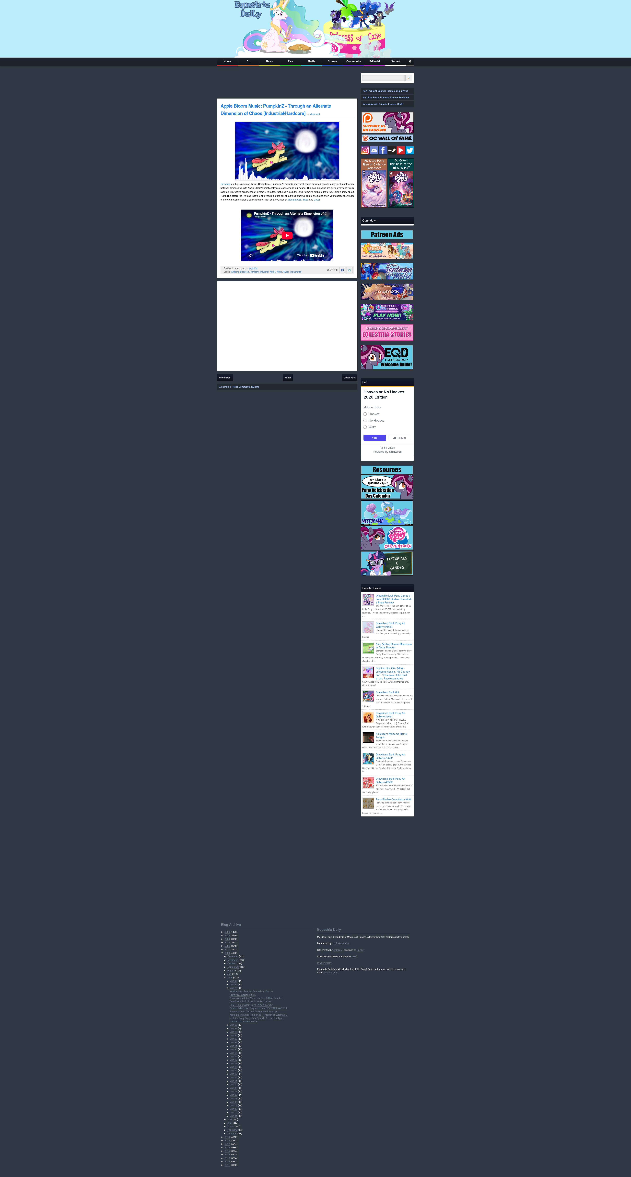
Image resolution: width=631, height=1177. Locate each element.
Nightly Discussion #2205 (243, 994)
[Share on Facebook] (342, 270)
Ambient (235, 271)
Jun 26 (233, 1028)
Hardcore (254, 271)
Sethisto (337, 950)
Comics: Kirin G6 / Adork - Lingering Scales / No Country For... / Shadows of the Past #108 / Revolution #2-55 (393, 673)
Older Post (350, 377)
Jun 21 (233, 1045)
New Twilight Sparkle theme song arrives (385, 90)
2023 (227, 942)
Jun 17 (233, 1059)
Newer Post (225, 377)
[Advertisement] (387, 842)
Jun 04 (233, 1105)
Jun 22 (233, 1042)
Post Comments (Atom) (246, 386)
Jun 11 (233, 1080)
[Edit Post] (260, 268)
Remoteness (294, 199)
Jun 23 (233, 1038)
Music (279, 271)
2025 (227, 935)
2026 (227, 931)
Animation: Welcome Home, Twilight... (392, 735)
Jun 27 (233, 1024)
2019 (227, 1137)
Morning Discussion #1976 (243, 1021)
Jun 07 (233, 1094)
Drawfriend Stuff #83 (387, 692)
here (354, 956)
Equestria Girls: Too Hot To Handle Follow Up (253, 1011)
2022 (227, 945)
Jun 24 (233, 1035)
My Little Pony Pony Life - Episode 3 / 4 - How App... (257, 1018)
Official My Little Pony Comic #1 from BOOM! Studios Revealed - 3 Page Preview (394, 599)
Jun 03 (233, 1108)
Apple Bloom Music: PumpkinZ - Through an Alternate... (259, 1014)
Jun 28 (233, 987)
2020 (227, 952)
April (229, 1123)
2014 (227, 1154)
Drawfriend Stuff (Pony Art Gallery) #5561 (390, 714)
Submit (395, 61)
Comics (332, 61)
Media (311, 61)
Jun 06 (233, 1098)
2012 (227, 1161)
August (231, 970)
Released (225, 184)
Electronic (244, 271)
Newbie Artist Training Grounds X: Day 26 (251, 991)
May (229, 1119)
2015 (227, 1150)
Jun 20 (233, 1049)
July (229, 974)
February (232, 1129)
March (230, 1126)
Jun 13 (233, 1073)
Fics (290, 61)
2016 (227, 1147)
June (230, 977)
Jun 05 (233, 1101)
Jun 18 (233, 1056)
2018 (227, 1140)
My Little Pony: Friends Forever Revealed (386, 97)
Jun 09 (233, 1087)
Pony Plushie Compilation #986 (393, 799)
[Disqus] (287, 325)
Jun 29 (233, 984)
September (233, 966)
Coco (316, 199)
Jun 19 (233, 1052)
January (231, 1133)
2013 (227, 1158)
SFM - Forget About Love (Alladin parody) (251, 1004)
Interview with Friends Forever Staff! (383, 104)
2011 (227, 1164)
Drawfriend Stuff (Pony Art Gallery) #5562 (390, 756)
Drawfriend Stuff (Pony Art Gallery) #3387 (251, 1001)
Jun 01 (233, 1115)
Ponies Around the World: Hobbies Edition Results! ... (257, 998)
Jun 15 (233, 1066)
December (232, 956)
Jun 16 (233, 1063)
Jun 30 (233, 980)
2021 (227, 949)
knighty (360, 950)
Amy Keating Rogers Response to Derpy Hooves (394, 645)
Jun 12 (233, 1077)
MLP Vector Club (341, 943)
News (269, 61)
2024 (227, 938)
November (232, 960)
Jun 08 (233, 1091)
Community (353, 61)
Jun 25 (233, 1031)
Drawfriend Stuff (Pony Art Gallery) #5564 (390, 624)
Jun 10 (233, 1084)
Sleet (305, 199)
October (231, 963)
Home (227, 61)
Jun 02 (233, 1112)
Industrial (264, 271)
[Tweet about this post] (349, 270)
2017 (227, 1143)
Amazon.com (331, 972)
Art (248, 61)
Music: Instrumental (292, 271)
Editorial (374, 61)
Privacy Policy (324, 962)
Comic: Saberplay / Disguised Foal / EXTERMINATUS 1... (259, 1008)
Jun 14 (233, 1070)
